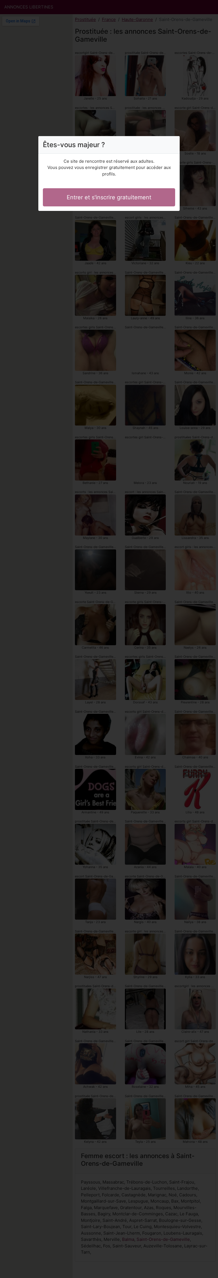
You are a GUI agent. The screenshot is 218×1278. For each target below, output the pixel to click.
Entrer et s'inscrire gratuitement (109, 197)
